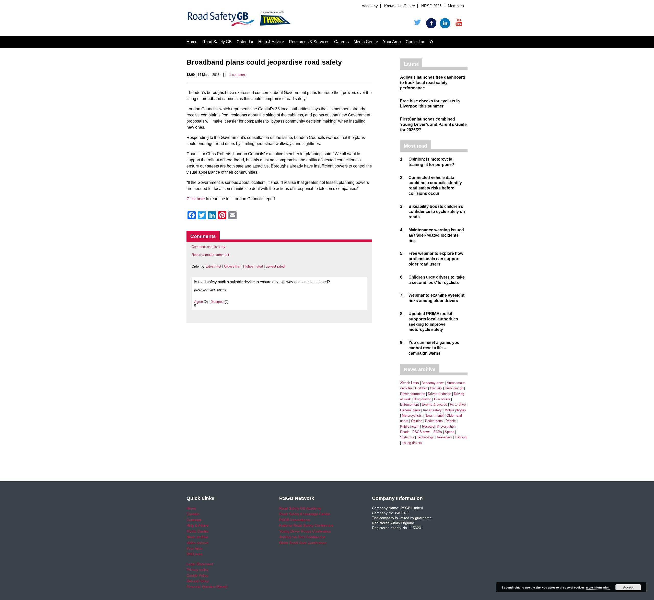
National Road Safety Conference (306, 525)
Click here (195, 199)
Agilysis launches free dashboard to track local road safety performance (432, 82)
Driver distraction (412, 394)
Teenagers (444, 437)
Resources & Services (309, 42)
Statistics (407, 437)
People (451, 421)
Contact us (415, 42)
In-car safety (432, 410)
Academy (370, 6)
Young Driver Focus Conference (305, 531)
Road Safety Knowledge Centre (304, 514)
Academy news (433, 383)
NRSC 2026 (431, 6)
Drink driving (454, 388)
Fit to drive (458, 404)
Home (191, 42)
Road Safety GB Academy (300, 508)
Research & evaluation (439, 426)
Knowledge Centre (399, 6)
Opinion (416, 421)
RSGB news (421, 432)
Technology (425, 437)
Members (456, 6)
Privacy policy (197, 570)
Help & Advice (271, 42)
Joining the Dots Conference (302, 537)
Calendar (245, 42)
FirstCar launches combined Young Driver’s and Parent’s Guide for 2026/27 (433, 124)
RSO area (194, 554)
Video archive (197, 543)
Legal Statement (199, 564)
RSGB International (294, 520)
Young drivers (412, 443)
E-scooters (442, 399)
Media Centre (366, 42)
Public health (409, 426)
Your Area (392, 42)
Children (421, 388)
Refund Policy (197, 581)
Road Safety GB (217, 42)
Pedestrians (434, 421)
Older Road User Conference (302, 543)
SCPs (437, 432)
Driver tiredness (439, 394)
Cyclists (436, 388)
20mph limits (409, 383)
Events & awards (434, 404)
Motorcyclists (412, 415)
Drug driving (422, 399)
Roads (405, 432)
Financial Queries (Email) (206, 587)
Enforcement (409, 404)
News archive (197, 537)
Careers (341, 42)
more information (598, 587)
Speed (449, 432)
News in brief (434, 415)
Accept (628, 587)
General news (410, 410)
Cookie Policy (197, 575)
